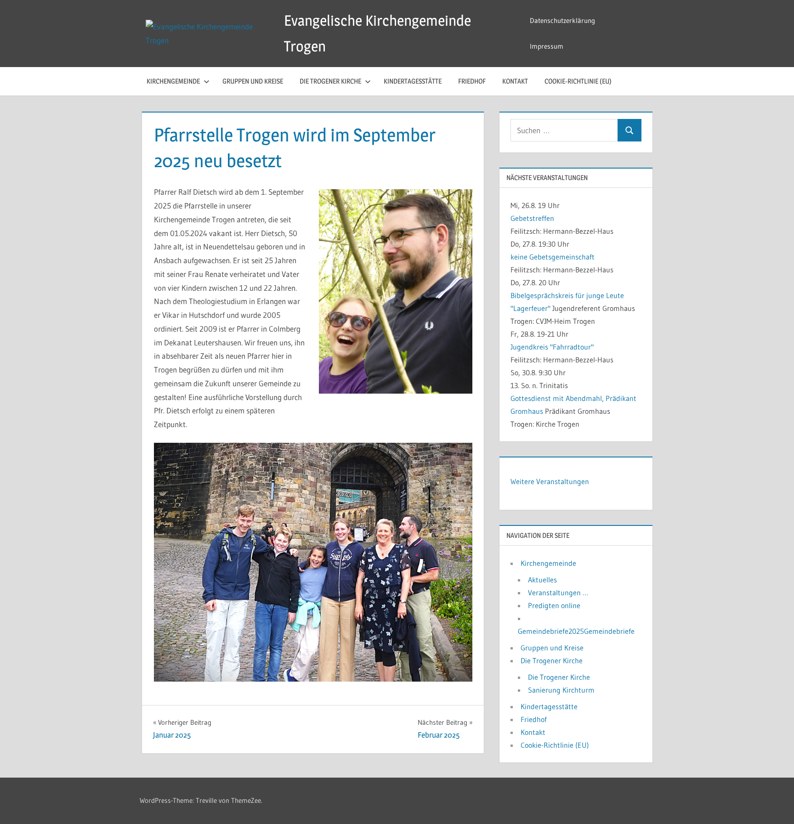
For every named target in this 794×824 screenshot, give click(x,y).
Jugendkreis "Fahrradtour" (552, 346)
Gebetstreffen (532, 218)
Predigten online (554, 605)
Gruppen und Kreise (252, 81)
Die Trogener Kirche (330, 81)
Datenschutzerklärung (562, 20)
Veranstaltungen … (558, 592)
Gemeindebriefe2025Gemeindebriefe (576, 631)
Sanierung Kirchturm (561, 689)
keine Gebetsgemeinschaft (552, 256)
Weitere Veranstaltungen (549, 481)
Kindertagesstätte (413, 81)
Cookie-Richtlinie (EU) (578, 81)
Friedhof (472, 81)
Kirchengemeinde (173, 81)
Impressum (546, 46)
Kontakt (515, 81)
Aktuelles (542, 579)
